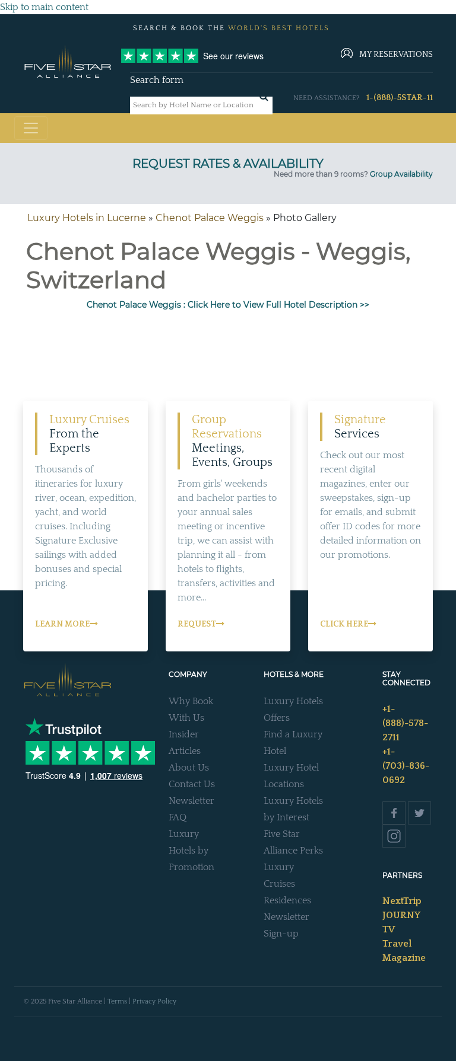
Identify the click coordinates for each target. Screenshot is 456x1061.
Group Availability (401, 174)
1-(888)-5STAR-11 (399, 98)
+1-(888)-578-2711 (405, 723)
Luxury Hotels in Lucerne (86, 217)
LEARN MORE (62, 624)
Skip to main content (44, 7)
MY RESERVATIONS (396, 54)
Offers (277, 717)
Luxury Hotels (293, 701)
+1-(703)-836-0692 (405, 765)
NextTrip (402, 901)
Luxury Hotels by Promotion (191, 851)
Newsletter (191, 800)
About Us (189, 767)
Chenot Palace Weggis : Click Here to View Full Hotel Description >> (228, 304)
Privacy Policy (154, 1001)
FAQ (177, 817)
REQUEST (197, 624)
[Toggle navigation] (31, 128)
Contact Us (192, 784)
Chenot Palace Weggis (210, 217)
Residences (287, 900)
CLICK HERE (344, 624)
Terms (117, 1001)
